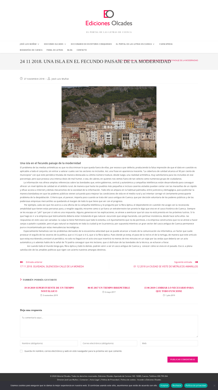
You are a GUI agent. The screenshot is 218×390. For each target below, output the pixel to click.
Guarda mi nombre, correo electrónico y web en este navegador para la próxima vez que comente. (73, 351)
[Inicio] (118, 60)
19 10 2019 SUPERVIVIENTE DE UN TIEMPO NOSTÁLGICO (49, 289)
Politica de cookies (128, 379)
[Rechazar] (214, 385)
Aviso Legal (94, 379)
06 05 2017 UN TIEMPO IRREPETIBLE (109, 287)
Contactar (84, 379)
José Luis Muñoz (60, 78)
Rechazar (176, 385)
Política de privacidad (196, 385)
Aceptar (164, 385)
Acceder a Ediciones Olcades (149, 379)
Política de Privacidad (110, 379)
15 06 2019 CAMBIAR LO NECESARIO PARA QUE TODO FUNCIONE (169, 289)
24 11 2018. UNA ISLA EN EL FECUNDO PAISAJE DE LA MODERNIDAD (168, 60)
